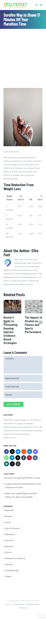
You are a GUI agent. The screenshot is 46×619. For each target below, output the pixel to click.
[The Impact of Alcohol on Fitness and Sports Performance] (33, 306)
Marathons (10, 534)
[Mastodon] (35, 452)
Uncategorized (12, 570)
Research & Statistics (15, 558)
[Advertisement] (23, 53)
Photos (8, 552)
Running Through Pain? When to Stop (22, 477)
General (8, 516)
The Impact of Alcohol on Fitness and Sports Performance (33, 324)
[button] (5, 322)
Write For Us (23, 608)
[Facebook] (6, 452)
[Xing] (6, 464)
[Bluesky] (18, 452)
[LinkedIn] (29, 452)
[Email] (12, 464)
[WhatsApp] (6, 458)
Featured (9, 510)
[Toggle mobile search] (36, 4)
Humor (8, 522)
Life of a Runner (12, 528)
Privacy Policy (19, 604)
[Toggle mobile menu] (41, 4)
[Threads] (18, 458)
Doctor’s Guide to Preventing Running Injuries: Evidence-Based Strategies (10, 330)
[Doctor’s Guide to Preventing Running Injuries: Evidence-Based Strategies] (12, 306)
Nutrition (9, 540)
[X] (12, 452)
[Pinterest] (29, 458)
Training (9, 564)
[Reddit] (24, 452)
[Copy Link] (18, 464)
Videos (8, 576)
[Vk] (35, 458)
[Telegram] (12, 458)
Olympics (9, 546)
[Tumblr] (23, 458)
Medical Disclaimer (33, 604)
